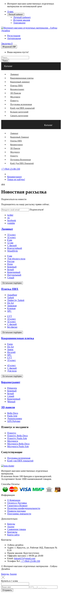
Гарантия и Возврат (17, 505)
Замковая (12, 305)
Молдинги (12, 441)
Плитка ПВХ (9, 289)
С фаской (12, 245)
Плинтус (11, 433)
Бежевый (12, 267)
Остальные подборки (12, 283)
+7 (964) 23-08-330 (10, 169)
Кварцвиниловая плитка (17, 338)
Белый (10, 269)
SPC (9, 311)
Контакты (12, 532)
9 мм (9, 256)
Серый (10, 277)
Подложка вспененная (18, 458)
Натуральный (14, 275)
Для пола (12, 371)
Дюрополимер (14, 418)
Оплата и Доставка (17, 503)
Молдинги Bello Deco (18, 443)
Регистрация (13, 35)
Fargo (10, 344)
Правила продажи (16, 511)
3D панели (8, 407)
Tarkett (10, 297)
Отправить (7, 590)
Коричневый (13, 272)
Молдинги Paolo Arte (18, 446)
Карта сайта (13, 534)
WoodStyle (12, 251)
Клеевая (11, 308)
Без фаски (12, 327)
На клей (11, 352)
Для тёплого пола (16, 258)
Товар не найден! (16, 179)
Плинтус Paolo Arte (17, 438)
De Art (10, 303)
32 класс (11, 237)
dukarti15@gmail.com (24, 558)
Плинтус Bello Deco (17, 435)
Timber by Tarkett (15, 300)
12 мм (10, 242)
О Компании (13, 500)
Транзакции (19, 22)
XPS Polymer (13, 421)
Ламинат (7, 229)
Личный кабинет (22, 17)
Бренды (11, 524)
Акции (10, 526)
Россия (10, 261)
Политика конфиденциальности (23, 508)
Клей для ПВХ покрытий (20, 460)
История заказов (21, 20)
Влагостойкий (14, 248)
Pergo (10, 264)
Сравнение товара (16, 529)
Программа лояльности (19, 513)
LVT (9, 316)
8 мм (9, 240)
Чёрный (11, 401)
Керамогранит (14, 176)
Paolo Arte (12, 416)
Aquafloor (12, 295)
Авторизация (14, 38)
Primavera (12, 388)
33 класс (11, 234)
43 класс (11, 365)
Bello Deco (12, 413)
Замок (10, 349)
